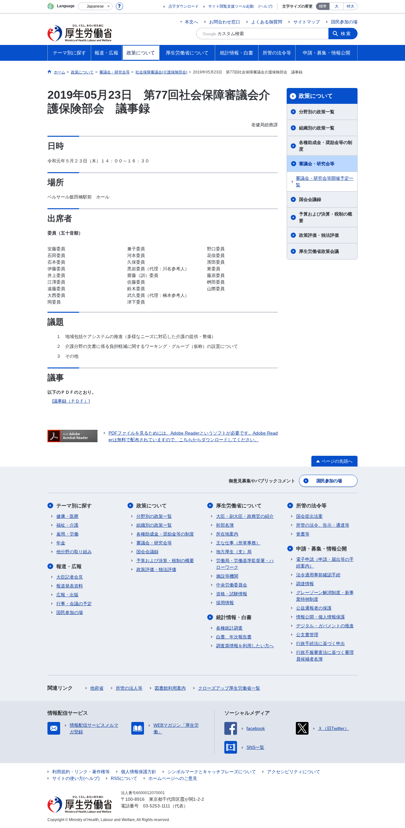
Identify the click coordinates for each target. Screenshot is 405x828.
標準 (323, 6)
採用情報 (225, 602)
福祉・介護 (67, 525)
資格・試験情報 (231, 593)
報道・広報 (69, 566)
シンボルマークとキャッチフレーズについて (211, 771)
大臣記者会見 (69, 577)
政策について (316, 96)
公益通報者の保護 (314, 608)
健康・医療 (67, 516)
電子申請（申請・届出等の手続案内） (325, 562)
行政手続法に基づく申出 (320, 643)
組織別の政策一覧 (316, 127)
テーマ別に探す (74, 505)
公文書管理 (307, 634)
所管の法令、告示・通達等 (322, 525)
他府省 (96, 688)
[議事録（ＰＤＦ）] (71, 401)
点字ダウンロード (183, 6)
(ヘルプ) (265, 6)
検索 (346, 33)
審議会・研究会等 (316, 163)
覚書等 (302, 533)
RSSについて (124, 778)
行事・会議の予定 (74, 603)
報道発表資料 (69, 585)
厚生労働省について (239, 505)
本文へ (191, 22)
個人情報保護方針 (138, 771)
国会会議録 (310, 199)
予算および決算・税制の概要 (325, 217)
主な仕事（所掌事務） (238, 542)
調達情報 (305, 583)
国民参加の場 (344, 22)
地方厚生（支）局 (234, 551)
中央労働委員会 (231, 584)
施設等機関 (227, 576)
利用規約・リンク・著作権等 (81, 771)
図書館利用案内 (170, 688)
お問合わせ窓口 (224, 22)
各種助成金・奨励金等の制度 (325, 146)
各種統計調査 (229, 627)
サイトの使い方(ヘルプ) (76, 778)
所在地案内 (227, 533)
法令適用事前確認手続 (318, 574)
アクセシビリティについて (293, 771)
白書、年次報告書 (234, 636)
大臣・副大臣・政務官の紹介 (245, 516)
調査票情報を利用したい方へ (245, 645)
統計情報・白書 (234, 617)
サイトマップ (306, 22)
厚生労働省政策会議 (319, 251)
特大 (350, 6)
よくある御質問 (266, 22)
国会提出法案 (309, 516)
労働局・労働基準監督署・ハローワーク (245, 564)
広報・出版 (67, 594)
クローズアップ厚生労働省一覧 (229, 688)
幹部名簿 (225, 525)
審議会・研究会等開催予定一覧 (324, 181)
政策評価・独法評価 (319, 235)
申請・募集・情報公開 (321, 548)
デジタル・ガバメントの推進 (325, 625)
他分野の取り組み (74, 551)
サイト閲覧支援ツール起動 (231, 6)
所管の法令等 (311, 505)
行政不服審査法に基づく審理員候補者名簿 (325, 656)
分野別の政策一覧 (316, 111)
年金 (60, 542)
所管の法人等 (129, 688)
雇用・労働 (67, 533)
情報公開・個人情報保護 (320, 616)
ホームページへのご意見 (172, 778)
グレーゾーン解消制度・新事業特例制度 (325, 596)
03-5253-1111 (156, 805)
